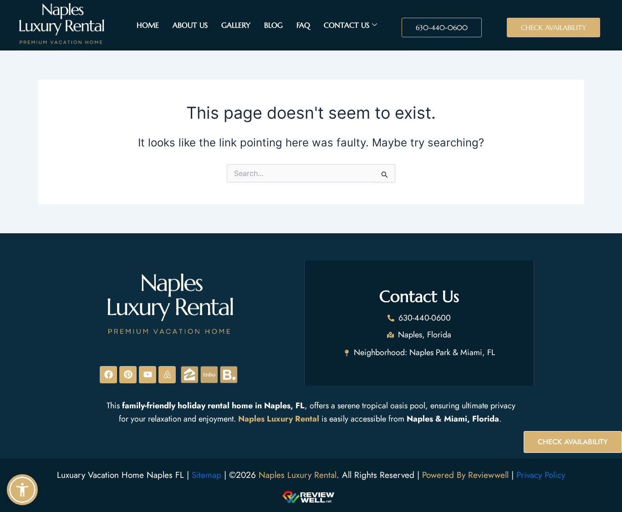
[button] (22, 490)
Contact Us (346, 25)
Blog (273, 25)
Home (148, 25)
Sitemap (206, 475)
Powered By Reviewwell (466, 475)
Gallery (235, 25)
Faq (303, 25)
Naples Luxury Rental (297, 475)
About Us (190, 25)
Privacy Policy (540, 475)
